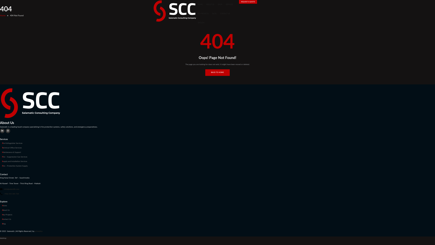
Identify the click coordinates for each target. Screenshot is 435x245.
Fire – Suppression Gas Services (14, 157)
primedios (39, 231)
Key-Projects (7, 215)
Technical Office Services (12, 148)
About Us (6, 210)
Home (4, 206)
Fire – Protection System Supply (15, 166)
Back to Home (217, 72)
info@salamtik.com (11, 189)
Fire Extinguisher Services (12, 143)
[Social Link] (2, 131)
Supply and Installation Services (14, 161)
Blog (4, 224)
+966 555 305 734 (11, 194)
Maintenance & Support (11, 152)
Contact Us (6, 219)
